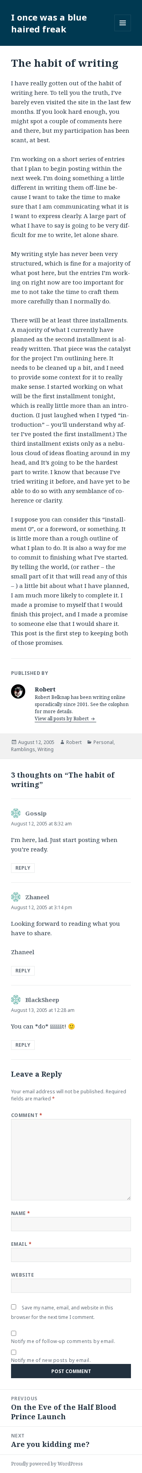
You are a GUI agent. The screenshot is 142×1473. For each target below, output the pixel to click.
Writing (45, 749)
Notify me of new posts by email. (51, 1360)
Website (22, 1274)
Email (21, 1244)
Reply (22, 868)
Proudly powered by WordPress (47, 1463)
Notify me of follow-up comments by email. (63, 1341)
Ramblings (23, 749)
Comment (26, 1115)
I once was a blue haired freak (49, 23)
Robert (74, 742)
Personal (103, 742)
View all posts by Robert (62, 718)
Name (20, 1213)
